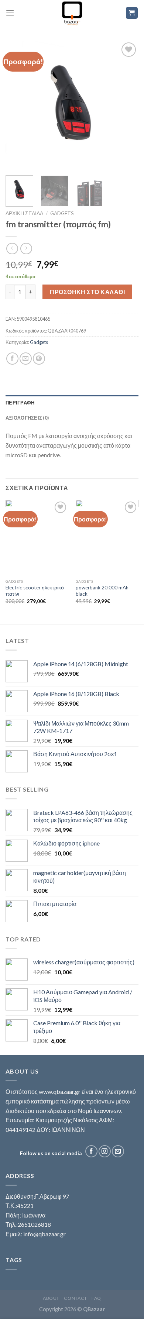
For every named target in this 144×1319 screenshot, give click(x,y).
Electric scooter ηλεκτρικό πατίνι (35, 591)
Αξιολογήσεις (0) (27, 418)
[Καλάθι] (132, 13)
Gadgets (62, 213)
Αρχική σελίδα (24, 213)
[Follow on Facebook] (91, 1151)
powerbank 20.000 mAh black (102, 591)
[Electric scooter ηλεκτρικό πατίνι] (37, 537)
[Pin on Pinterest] (39, 358)
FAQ (96, 1298)
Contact (75, 1298)
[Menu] (10, 13)
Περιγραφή (20, 403)
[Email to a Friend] (26, 358)
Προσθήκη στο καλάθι (87, 291)
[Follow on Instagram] (105, 1151)
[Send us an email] (118, 1151)
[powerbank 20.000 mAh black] (107, 537)
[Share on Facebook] (12, 358)
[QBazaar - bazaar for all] (72, 13)
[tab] (72, 402)
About (51, 1298)
